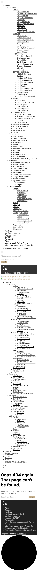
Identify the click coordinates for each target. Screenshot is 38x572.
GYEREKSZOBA (19, 112)
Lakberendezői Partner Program (17, 243)
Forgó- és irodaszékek (25, 102)
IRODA (15, 98)
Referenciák (9, 239)
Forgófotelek (18, 146)
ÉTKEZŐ (16, 10)
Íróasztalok (21, 100)
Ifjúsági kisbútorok (24, 114)
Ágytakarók (17, 225)
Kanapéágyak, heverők (21, 154)
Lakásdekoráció (15, 187)
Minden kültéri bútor (25, 78)
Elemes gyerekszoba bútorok (26, 363)
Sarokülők (17, 150)
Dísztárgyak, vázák (20, 213)
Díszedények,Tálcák (24, 221)
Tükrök (15, 203)
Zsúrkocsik (21, 183)
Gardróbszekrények (24, 62)
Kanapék (16, 152)
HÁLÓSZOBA (18, 54)
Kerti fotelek (21, 86)
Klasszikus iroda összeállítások (23, 109)
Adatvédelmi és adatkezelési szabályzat (20, 530)
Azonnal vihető (10, 235)
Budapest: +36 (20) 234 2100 (16, 249)
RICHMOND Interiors (21, 124)
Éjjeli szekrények (23, 58)
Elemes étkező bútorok (26, 32)
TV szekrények (22, 44)
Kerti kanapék (22, 84)
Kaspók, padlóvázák (20, 211)
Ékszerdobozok (23, 223)
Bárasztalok (21, 28)
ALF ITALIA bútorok (20, 126)
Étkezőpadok (22, 30)
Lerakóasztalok (23, 46)
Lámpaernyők (22, 201)
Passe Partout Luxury (21, 140)
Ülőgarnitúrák (22, 36)
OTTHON (12, 8)
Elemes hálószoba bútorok (25, 329)
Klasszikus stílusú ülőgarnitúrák (25, 158)
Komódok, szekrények (25, 40)
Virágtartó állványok (21, 177)
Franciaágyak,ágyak (24, 56)
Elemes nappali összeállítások (23, 51)
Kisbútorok (13, 160)
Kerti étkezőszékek (24, 90)
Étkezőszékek (22, 16)
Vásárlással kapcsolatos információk (19, 245)
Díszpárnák (17, 229)
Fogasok (20, 185)
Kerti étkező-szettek (25, 82)
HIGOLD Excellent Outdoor (25, 334)
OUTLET (16, 132)
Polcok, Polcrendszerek (26, 48)
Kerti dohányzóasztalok (26, 96)
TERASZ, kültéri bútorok (22, 72)
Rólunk (7, 241)
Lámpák (16, 189)
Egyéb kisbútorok (20, 181)
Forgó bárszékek (23, 22)
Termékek (8, 6)
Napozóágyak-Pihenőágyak (22, 93)
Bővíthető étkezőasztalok (27, 14)
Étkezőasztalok (23, 12)
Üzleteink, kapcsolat (12, 233)
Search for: (5, 497)
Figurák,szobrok (23, 215)
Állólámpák (21, 193)
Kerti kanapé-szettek (25, 80)
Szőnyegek (17, 209)
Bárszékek (21, 20)
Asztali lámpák (22, 191)
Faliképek (16, 205)
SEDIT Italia (17, 128)
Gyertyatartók (18, 227)
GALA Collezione (19, 138)
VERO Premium (19, 136)
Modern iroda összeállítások (22, 105)
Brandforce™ (21, 534)
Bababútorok (22, 122)
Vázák (19, 217)
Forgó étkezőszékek (25, 18)
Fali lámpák (21, 197)
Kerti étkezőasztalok (25, 88)
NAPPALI (16, 34)
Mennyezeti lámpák (24, 199)
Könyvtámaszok (23, 219)
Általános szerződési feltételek (16, 528)
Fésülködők (21, 60)
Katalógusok (9, 231)
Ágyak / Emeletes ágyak (26, 116)
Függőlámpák (22, 195)
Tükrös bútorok (19, 179)
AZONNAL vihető (19, 130)
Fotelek (16, 144)
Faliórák (16, 207)
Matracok (20, 70)
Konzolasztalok (23, 42)
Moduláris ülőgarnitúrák (22, 148)
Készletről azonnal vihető (14, 514)
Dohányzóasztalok (24, 38)
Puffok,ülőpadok (19, 156)
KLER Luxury (18, 142)
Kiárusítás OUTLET (12, 518)
